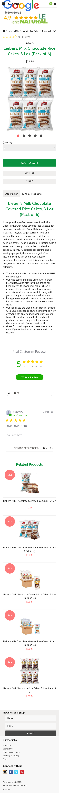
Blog (5, 759)
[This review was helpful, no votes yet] (44, 448)
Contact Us (8, 749)
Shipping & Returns (11, 752)
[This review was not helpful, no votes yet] (50, 448)
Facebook (11, 772)
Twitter (16, 772)
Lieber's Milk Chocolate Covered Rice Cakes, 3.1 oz (29, 500)
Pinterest (22, 772)
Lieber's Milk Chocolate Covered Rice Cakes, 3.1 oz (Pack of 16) (29, 643)
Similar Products (31, 193)
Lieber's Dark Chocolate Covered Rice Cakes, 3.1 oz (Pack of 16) (29, 596)
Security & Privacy (11, 755)
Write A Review (29, 377)
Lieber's (29, 43)
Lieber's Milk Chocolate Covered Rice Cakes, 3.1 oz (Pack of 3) (29, 549)
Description (11, 193)
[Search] (9, 3)
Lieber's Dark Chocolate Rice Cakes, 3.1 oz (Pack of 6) (29, 690)
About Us (7, 745)
